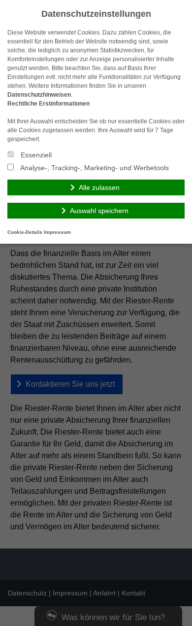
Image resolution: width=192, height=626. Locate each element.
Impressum (57, 232)
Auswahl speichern (99, 211)
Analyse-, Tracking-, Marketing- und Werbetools (94, 168)
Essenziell (35, 155)
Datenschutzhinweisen (39, 94)
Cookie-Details (24, 232)
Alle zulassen (99, 187)
